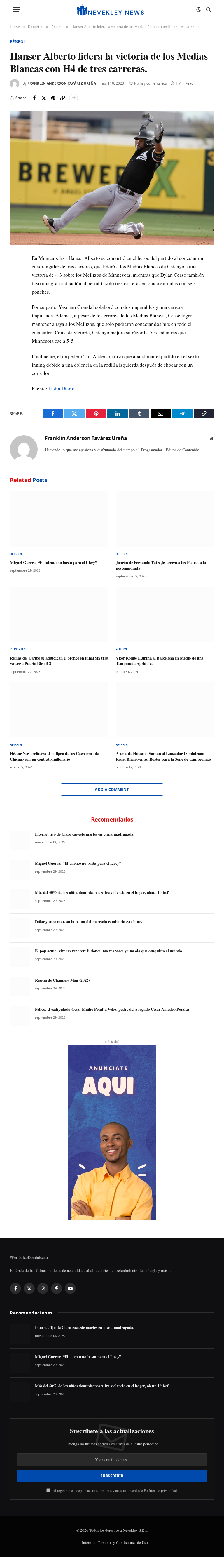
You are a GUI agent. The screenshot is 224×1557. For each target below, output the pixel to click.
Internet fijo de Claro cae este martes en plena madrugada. (84, 834)
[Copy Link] (62, 98)
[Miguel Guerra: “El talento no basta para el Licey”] (59, 519)
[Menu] (16, 9)
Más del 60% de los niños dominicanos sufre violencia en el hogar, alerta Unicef (102, 892)
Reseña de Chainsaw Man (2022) (62, 980)
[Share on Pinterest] (53, 98)
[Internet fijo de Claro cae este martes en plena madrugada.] (20, 840)
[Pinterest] (15, 300)
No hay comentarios (150, 83)
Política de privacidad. (161, 1490)
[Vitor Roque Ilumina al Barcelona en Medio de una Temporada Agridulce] (165, 614)
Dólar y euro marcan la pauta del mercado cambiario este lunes (88, 922)
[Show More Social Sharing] (73, 98)
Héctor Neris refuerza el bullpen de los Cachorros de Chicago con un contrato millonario (54, 756)
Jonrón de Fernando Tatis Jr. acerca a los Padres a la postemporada (161, 565)
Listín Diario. (62, 388)
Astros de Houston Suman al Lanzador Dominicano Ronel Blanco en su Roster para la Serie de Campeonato (163, 756)
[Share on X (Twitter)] (43, 98)
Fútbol (122, 649)
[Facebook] (15, 273)
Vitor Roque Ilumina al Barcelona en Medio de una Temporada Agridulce (159, 661)
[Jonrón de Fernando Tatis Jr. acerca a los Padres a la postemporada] (165, 519)
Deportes (18, 649)
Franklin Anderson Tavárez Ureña (61, 83)
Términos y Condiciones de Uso (123, 1542)
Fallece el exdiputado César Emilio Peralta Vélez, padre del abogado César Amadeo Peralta (112, 1009)
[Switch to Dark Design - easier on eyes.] (198, 9)
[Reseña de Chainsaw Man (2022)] (20, 986)
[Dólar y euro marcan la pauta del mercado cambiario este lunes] (20, 928)
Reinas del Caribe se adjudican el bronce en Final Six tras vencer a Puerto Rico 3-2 (59, 661)
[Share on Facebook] (34, 98)
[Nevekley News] (112, 9)
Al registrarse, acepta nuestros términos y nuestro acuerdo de (115, 1490)
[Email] (15, 313)
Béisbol (17, 41)
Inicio (86, 1542)
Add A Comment (112, 789)
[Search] (208, 9)
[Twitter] (15, 286)
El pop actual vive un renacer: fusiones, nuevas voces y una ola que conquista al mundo (108, 951)
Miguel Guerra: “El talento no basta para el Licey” (53, 563)
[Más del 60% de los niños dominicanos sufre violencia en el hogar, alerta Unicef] (20, 899)
